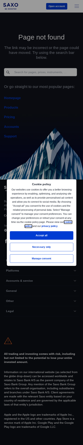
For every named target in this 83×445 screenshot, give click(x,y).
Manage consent (41, 258)
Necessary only (41, 246)
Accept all (41, 235)
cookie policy (33, 226)
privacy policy (59, 226)
